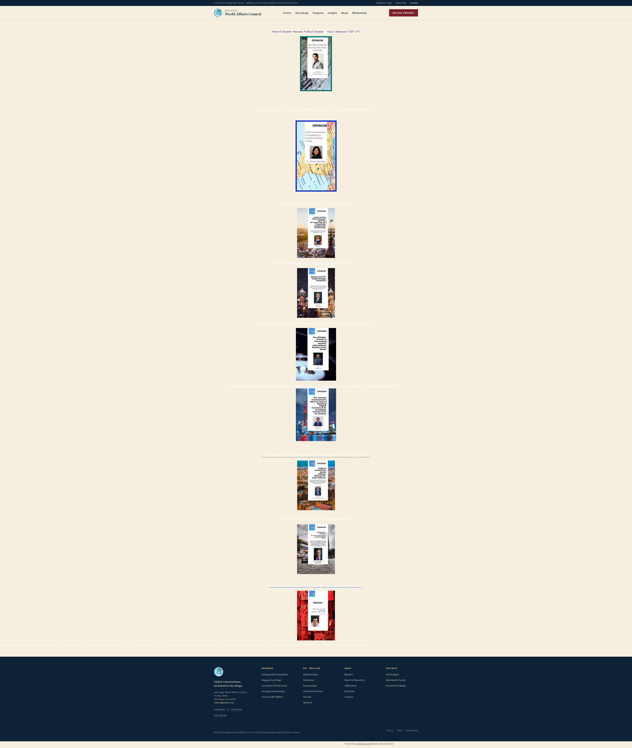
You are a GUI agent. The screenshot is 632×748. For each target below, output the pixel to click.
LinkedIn (236, 709)
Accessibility (412, 730)
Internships (310, 685)
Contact (348, 696)
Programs (318, 13)
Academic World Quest (274, 685)
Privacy (390, 730)
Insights (332, 13)
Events (287, 13)
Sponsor (308, 702)
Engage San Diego (272, 680)
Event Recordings (396, 685)
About (344, 13)
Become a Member (403, 13)
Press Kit (349, 691)
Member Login (384, 3)
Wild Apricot (364, 743)
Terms (399, 730)
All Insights (392, 674)
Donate (414, 3)
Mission (348, 674)
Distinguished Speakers (275, 674)
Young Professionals (273, 691)
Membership (359, 13)
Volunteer (309, 680)
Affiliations (350, 685)
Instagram (220, 715)
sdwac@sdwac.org (224, 702)
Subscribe (401, 3)
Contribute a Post (313, 691)
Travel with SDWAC (272, 696)
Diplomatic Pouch (396, 680)
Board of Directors (354, 680)
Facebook (219, 709)
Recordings (301, 13)
